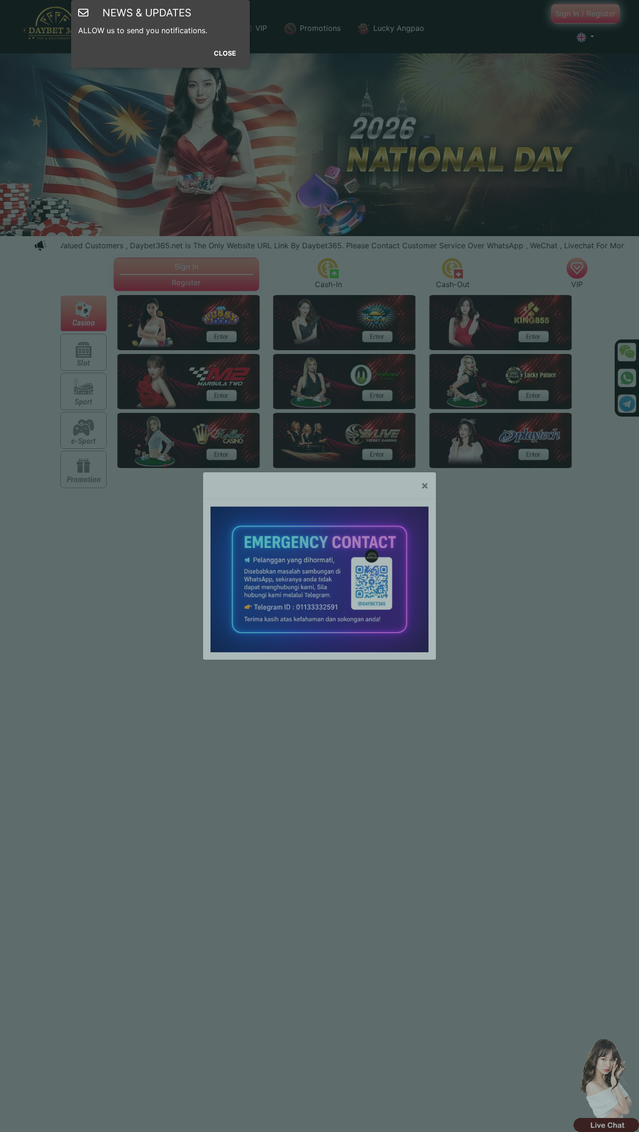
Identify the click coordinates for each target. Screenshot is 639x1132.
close (225, 53)
